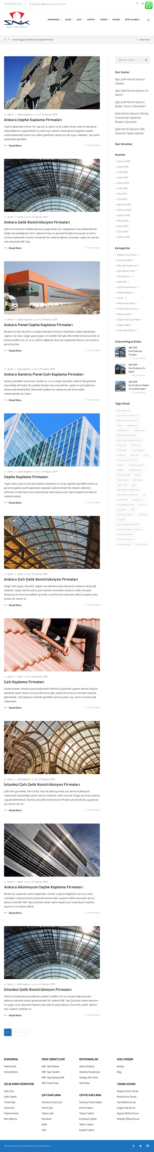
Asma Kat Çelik (124, 260)
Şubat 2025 (122, 167)
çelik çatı (121, 519)
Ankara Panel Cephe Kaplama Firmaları (38, 325)
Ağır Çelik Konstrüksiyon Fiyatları (135, 351)
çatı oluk (142, 504)
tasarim (137, 475)
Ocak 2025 (122, 172)
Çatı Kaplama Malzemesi (127, 495)
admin (10, 114)
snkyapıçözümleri (136, 465)
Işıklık (44, 1124)
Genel (20, 217)
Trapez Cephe (123, 325)
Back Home (145, 40)
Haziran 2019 (123, 237)
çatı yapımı (121, 509)
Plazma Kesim (124, 314)
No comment (93, 145)
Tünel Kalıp (9, 1102)
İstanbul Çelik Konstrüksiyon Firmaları (38, 989)
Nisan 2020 (122, 226)
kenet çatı (135, 445)
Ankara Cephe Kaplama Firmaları (33, 120)
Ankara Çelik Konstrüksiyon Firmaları (37, 222)
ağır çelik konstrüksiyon (127, 415)
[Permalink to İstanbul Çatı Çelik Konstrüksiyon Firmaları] (52, 747)
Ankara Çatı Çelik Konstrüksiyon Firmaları (41, 579)
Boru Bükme (10, 1119)
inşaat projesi (123, 430)
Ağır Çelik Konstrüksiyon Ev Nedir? (137, 368)
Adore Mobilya (86, 1066)
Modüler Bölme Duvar (127, 309)
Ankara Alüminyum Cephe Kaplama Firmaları (43, 887)
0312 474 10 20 (14, 4)
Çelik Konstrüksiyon (126, 287)
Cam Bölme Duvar (126, 271)
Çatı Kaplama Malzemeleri (128, 490)
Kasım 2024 (123, 183)
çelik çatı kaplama (124, 534)
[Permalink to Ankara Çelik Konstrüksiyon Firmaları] (52, 185)
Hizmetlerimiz (11, 1072)
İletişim (120, 1066)
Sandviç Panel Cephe (90, 1102)
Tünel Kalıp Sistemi (126, 330)
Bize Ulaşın (132, 19)
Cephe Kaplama (25, 114)
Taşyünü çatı (122, 480)
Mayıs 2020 (122, 221)
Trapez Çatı (48, 1113)
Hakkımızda (10, 1066)
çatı (144, 495)
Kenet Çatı (47, 1107)
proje (145, 455)
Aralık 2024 (122, 177)
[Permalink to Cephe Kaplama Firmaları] (52, 439)
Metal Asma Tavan (126, 303)
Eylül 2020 (122, 199)
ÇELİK (68, 19)
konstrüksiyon (137, 450)
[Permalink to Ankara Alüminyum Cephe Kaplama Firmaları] (52, 850)
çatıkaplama (137, 500)
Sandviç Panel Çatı (52, 1102)
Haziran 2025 (123, 161)
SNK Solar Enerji (50, 1083)
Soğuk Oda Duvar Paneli (128, 319)
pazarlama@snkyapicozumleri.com (49, 4)
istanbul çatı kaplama (126, 435)
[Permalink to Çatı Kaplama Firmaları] (52, 644)
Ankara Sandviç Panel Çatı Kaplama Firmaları (44, 374)
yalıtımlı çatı (122, 485)
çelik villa (143, 514)
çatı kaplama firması (125, 504)
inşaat (119, 425)
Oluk (44, 1130)
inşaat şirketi (139, 430)
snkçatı (120, 470)
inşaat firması (132, 425)
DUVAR (116, 19)
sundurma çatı (123, 475)
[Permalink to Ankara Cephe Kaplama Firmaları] (52, 82)
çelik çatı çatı (141, 544)
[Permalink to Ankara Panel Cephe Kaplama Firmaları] (52, 287)
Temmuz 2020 (124, 210)
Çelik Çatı (121, 282)
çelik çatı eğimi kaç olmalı (128, 524)
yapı (134, 485)
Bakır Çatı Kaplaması (127, 265)
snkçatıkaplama (135, 470)
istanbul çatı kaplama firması (129, 440)
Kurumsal (54, 19)
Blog (119, 1072)
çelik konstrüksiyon (125, 514)
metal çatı (121, 455)
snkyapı (120, 465)
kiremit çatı (121, 450)
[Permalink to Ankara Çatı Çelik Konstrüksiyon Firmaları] (52, 542)
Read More (15, 145)
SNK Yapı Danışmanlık (53, 1077)
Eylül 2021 (122, 194)
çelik (133, 509)
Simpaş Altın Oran (88, 1077)
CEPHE (91, 19)
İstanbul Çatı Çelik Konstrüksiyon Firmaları (42, 784)
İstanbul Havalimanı (89, 1072)
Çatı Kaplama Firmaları (24, 682)
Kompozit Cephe (88, 1119)
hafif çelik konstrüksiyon (128, 420)
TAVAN (103, 19)
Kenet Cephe (86, 1107)
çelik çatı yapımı (124, 544)
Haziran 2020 (123, 215)
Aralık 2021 (122, 188)
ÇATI (79, 19)
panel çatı (134, 455)
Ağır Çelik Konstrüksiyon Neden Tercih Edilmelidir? (139, 385)
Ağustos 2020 (124, 204)
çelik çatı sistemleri (125, 539)
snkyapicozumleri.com (127, 460)
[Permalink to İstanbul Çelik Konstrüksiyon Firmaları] (52, 952)
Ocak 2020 (122, 231)
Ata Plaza (84, 1083)
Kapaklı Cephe (86, 1130)
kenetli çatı (121, 445)
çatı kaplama (122, 500)
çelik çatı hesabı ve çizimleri (129, 529)
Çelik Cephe (10, 1096)
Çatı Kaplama (23, 369)
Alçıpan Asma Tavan (127, 255)
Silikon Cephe (86, 1124)
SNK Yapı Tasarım (51, 1072)
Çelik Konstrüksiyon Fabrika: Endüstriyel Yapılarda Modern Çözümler (132, 118)
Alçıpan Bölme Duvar (128, 1113)
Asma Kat (9, 1107)
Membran (47, 1119)
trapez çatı (137, 480)
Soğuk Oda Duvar (126, 1107)
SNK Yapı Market (50, 1066)
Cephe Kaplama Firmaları (26, 477)
